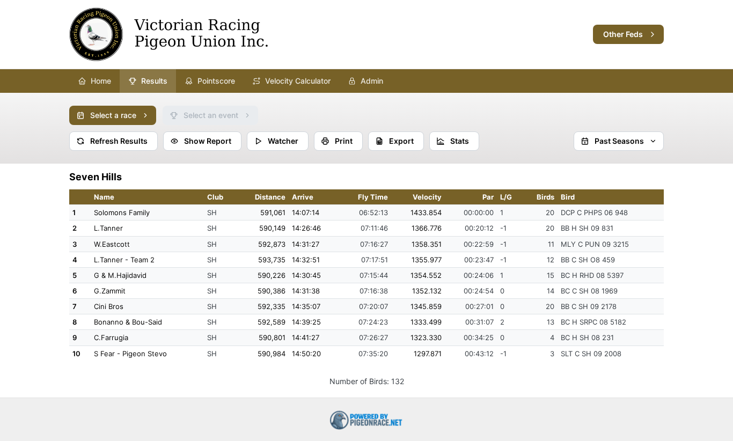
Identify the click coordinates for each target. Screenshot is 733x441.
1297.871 (428, 353)
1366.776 (427, 228)
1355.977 (427, 259)
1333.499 (426, 322)
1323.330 (426, 337)
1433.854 (426, 212)
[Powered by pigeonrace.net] (366, 419)
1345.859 (426, 306)
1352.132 (427, 290)
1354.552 (426, 275)
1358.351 (427, 244)
